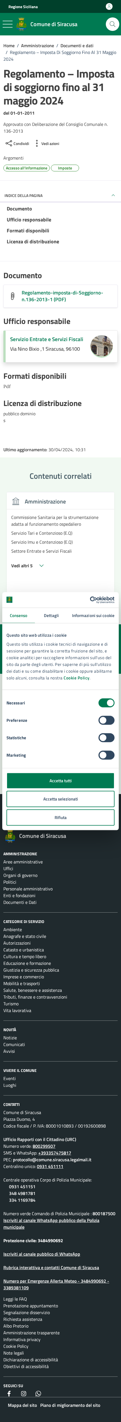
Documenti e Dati (20, 902)
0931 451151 (22, 1186)
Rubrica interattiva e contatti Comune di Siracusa (51, 1267)
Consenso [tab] (19, 615)
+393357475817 (54, 1152)
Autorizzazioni (17, 943)
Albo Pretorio (15, 1326)
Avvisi (9, 1051)
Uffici (8, 868)
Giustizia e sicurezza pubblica (31, 970)
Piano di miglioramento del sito (70, 1405)
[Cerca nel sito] (112, 24)
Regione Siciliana (23, 7)
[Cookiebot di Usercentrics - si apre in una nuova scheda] (90, 600)
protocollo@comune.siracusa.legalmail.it (52, 1159)
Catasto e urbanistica (23, 949)
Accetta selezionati (60, 799)
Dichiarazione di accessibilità (30, 1359)
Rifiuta (61, 817)
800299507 (44, 1146)
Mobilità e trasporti (21, 983)
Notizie (10, 1037)
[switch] (106, 720)
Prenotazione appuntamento (30, 1305)
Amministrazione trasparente (31, 1332)
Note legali (13, 1353)
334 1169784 (22, 1200)
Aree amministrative (23, 861)
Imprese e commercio (23, 976)
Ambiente (12, 929)
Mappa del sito (22, 1405)
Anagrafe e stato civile (24, 936)
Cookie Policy (76, 677)
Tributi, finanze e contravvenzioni (35, 997)
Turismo (11, 1003)
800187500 (104, 1213)
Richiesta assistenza (22, 1319)
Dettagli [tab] (51, 615)
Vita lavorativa (17, 1010)
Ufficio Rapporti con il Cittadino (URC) (39, 1139)
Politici (9, 882)
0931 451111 (50, 1166)
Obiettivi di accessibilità (26, 1366)
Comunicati (14, 1044)
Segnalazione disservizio (26, 1312)
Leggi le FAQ (15, 1299)
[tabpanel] (60, 547)
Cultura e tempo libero (24, 956)
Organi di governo (20, 875)
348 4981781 (22, 1193)
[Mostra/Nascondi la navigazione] (8, 24)
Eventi (9, 1078)
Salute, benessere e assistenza (32, 990)
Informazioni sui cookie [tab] (93, 615)
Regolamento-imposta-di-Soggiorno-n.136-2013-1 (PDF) (62, 296)
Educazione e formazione (27, 963)
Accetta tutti (61, 780)
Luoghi (9, 1085)
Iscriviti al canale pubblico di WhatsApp (41, 1254)
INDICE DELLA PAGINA (23, 195)
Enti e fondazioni (19, 895)
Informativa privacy (22, 1339)
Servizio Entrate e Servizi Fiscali (46, 339)
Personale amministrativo (28, 888)
